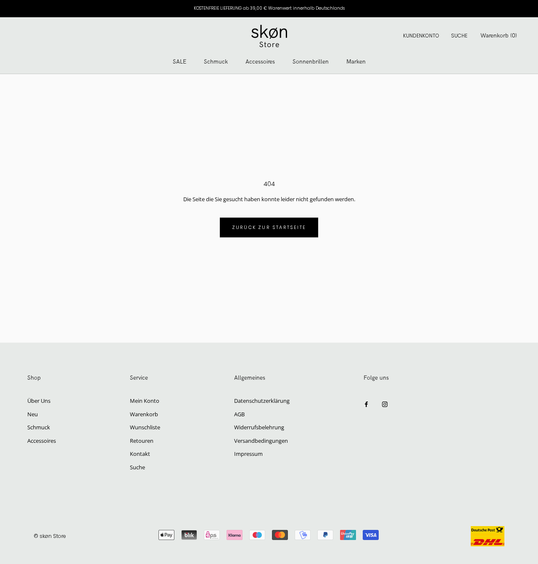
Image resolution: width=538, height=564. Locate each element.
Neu (32, 414)
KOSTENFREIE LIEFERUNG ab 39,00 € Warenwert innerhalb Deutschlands (269, 8)
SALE (179, 61)
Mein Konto (144, 400)
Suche (459, 35)
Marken (356, 61)
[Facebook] (366, 403)
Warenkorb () (498, 35)
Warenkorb (144, 414)
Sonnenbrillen (311, 61)
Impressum (248, 454)
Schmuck (216, 61)
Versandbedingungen (261, 440)
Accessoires (260, 61)
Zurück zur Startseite (269, 227)
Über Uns (38, 400)
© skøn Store (50, 536)
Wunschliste (145, 427)
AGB (239, 414)
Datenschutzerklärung (262, 400)
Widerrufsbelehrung (259, 427)
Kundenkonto (421, 35)
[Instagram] (385, 403)
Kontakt (140, 454)
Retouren (141, 440)
